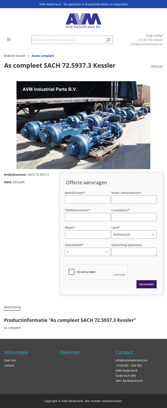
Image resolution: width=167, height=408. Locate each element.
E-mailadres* (120, 210)
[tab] (12, 307)
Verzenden (146, 284)
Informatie (16, 352)
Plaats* (70, 227)
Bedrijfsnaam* (75, 193)
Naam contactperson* (126, 193)
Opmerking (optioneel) (126, 245)
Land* (115, 227)
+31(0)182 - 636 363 (128, 365)
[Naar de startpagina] (83, 20)
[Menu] (8, 39)
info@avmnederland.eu (131, 360)
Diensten (70, 352)
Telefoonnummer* (77, 210)
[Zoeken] (108, 40)
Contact (9, 365)
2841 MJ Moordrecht (129, 381)
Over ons (10, 360)
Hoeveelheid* (74, 245)
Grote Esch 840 (125, 376)
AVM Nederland (126, 370)
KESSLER (157, 66)
